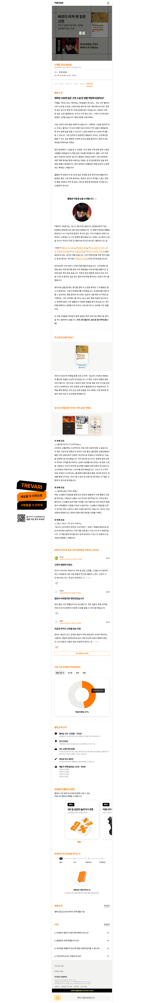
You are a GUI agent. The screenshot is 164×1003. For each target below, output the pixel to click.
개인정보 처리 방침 (66, 986)
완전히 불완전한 (77, 251)
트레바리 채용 (58, 971)
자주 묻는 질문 (59, 966)
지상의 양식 (82, 365)
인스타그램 (83, 986)
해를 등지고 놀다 (68, 248)
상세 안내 (89, 84)
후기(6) (75, 84)
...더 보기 (88, 578)
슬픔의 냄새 (82, 248)
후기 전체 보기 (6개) (82, 653)
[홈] (59, 2)
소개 (55, 84)
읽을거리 (68, 84)
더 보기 (107, 906)
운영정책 (76, 986)
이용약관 (57, 986)
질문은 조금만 (82, 259)
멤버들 (82, 84)
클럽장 (61, 84)
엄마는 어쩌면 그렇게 (95, 251)
